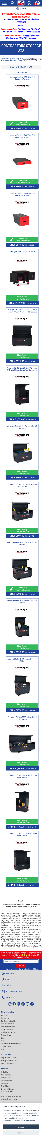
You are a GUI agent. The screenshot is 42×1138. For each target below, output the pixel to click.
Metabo (8, 933)
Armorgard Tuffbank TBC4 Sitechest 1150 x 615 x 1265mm (22, 776)
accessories (4, 926)
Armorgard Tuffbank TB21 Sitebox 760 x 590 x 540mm (22, 602)
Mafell (17, 933)
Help (2, 1049)
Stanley (31, 929)
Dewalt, (18, 931)
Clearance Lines (6, 1080)
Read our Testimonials (8, 1032)
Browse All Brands (7, 1089)
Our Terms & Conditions (9, 1021)
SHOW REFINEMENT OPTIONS (21, 67)
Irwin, (27, 929)
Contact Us (5, 1018)
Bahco (36, 929)
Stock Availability (7, 1029)
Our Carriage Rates (7, 1024)
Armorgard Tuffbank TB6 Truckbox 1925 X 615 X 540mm (22, 718)
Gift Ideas (4, 1083)
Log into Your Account (8, 1058)
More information (28, 1121)
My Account (10, 973)
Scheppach (10, 938)
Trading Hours (6, 1035)
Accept (21, 1127)
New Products (6, 1075)
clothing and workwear (31, 939)
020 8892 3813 (10, 997)
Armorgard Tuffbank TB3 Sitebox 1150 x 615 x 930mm (22, 660)
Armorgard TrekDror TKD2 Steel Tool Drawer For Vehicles (22, 136)
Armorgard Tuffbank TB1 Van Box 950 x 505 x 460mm (22, 427)
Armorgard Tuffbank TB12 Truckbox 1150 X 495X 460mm (22, 485)
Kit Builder (4, 1072)
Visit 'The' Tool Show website (11, 1096)
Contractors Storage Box (17, 60)
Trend (13, 933)
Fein (10, 934)
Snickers (29, 947)
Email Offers (5, 1086)
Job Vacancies (6, 1046)
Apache (34, 947)
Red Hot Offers (6, 1078)
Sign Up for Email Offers (9, 1061)
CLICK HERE (25, 904)
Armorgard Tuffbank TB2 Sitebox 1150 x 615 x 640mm (22, 543)
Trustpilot (21, 25)
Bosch (3, 933)
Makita (12, 931)
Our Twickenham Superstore (11, 1044)
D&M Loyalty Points (7, 1063)
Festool (3, 934)
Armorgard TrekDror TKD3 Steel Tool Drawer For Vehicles (22, 194)
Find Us (8, 985)
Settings (21, 1133)
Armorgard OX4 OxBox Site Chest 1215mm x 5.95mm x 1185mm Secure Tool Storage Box (22, 369)
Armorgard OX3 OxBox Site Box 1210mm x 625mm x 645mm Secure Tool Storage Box (22, 311)
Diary (3, 1038)
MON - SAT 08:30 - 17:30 (14, 991)
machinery (11, 924)
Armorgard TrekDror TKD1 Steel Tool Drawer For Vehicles (22, 78)
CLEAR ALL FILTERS (21, 72)
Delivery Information (8, 1027)
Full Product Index (7, 1092)
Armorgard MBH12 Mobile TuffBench (22, 252)
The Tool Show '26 (25, 29)
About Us (8, 979)
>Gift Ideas (21, 9)
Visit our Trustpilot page (9, 1099)
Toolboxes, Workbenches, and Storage (12, 58)
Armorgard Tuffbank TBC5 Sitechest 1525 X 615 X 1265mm (22, 834)
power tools (12, 922)
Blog (2, 1041)
